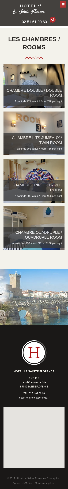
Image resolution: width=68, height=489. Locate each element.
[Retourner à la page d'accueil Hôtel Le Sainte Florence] (29, 10)
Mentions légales (44, 483)
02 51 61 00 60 (37, 393)
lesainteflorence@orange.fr (34, 397)
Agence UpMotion (22, 483)
